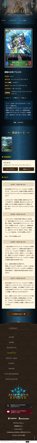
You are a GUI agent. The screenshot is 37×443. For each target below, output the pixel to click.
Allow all (27, 441)
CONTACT (13, 328)
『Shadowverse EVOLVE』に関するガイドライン (18, 432)
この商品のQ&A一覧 (18, 314)
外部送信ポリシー (18, 426)
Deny (30, 441)
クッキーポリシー (18, 429)
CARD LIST (12, 20)
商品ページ (26, 169)
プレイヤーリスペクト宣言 (18, 435)
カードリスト (10, 169)
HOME (3, 20)
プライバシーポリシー (18, 422)
